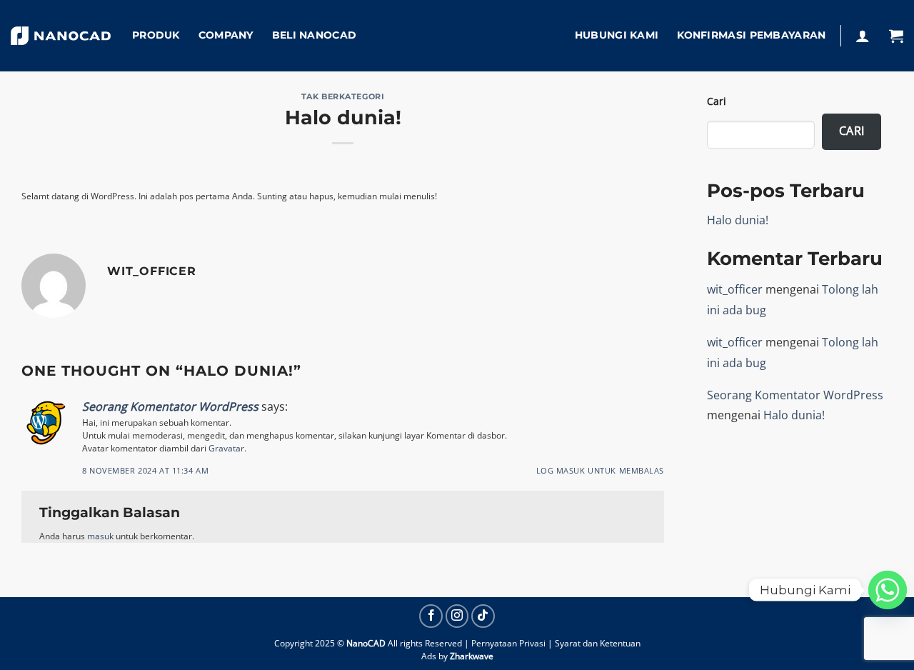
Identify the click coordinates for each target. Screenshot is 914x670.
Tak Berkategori (342, 96)
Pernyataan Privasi (508, 643)
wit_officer (735, 289)
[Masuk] (862, 35)
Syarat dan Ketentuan (598, 643)
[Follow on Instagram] (457, 616)
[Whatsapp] (887, 590)
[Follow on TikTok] (483, 616)
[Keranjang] (896, 35)
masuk (100, 536)
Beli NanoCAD (314, 35)
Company (226, 35)
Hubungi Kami (616, 35)
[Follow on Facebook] (431, 616)
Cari (716, 101)
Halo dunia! (737, 220)
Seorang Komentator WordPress (170, 406)
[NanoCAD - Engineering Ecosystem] (61, 36)
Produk (156, 35)
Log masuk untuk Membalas (600, 470)
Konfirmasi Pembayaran (751, 35)
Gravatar (226, 448)
